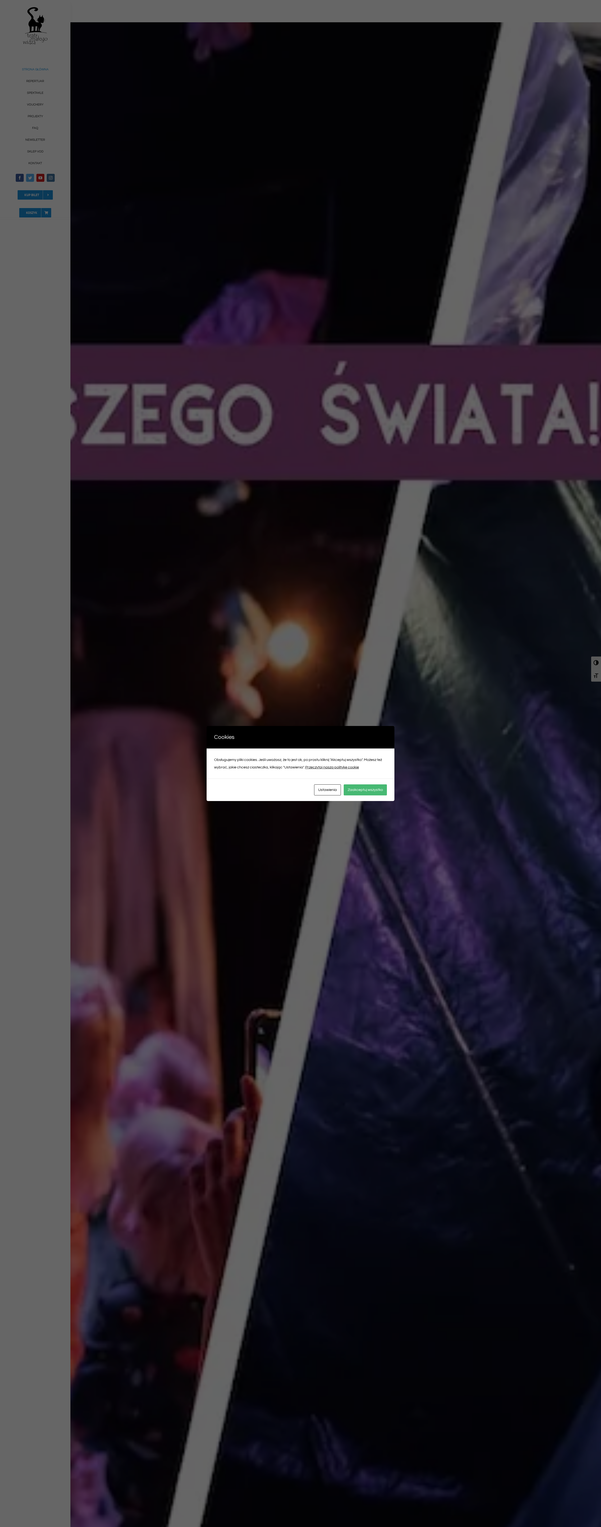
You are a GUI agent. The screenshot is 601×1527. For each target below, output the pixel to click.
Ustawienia (327, 790)
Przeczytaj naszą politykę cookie (332, 767)
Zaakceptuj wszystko (365, 790)
